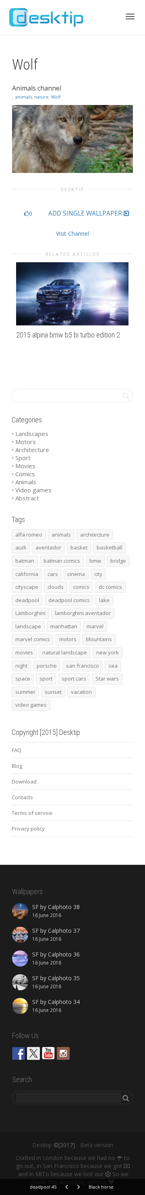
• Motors (24, 442)
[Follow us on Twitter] (33, 1053)
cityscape (26, 586)
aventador (48, 547)
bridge (118, 560)
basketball (109, 547)
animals (23, 97)
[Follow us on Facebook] (18, 1053)
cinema (76, 574)
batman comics (62, 560)
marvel (95, 626)
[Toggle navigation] (130, 16)
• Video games (32, 490)
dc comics (110, 586)
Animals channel (36, 88)
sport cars (74, 678)
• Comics (23, 474)
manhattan (63, 626)
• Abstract (25, 498)
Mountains (99, 639)
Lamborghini (30, 613)
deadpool (27, 600)
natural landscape (64, 652)
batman (24, 560)
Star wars (107, 678)
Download (24, 781)
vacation (81, 691)
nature (41, 97)
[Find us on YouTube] (48, 1053)
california (26, 574)
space (22, 678)
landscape (28, 626)
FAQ (16, 750)
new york (107, 652)
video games (31, 704)
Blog (17, 765)
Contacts (22, 797)
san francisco (82, 665)
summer (25, 691)
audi (20, 547)
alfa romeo (28, 534)
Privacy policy (28, 828)
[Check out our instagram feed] (63, 1053)
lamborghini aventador (83, 613)
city (98, 574)
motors (68, 639)
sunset (53, 691)
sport (45, 678)
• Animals (24, 482)
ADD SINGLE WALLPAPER (86, 214)
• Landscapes (30, 434)
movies (24, 652)
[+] (72, 293)
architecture (95, 534)
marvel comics (32, 639)
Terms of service (32, 813)
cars (53, 574)
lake (104, 600)
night (21, 665)
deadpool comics (69, 600)
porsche (47, 665)
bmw (95, 560)
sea (113, 665)
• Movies (23, 466)
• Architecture (30, 450)
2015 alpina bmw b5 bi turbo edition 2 (68, 335)
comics (81, 586)
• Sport (21, 458)
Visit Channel (72, 233)
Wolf (56, 97)
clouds (56, 586)
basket (78, 547)
